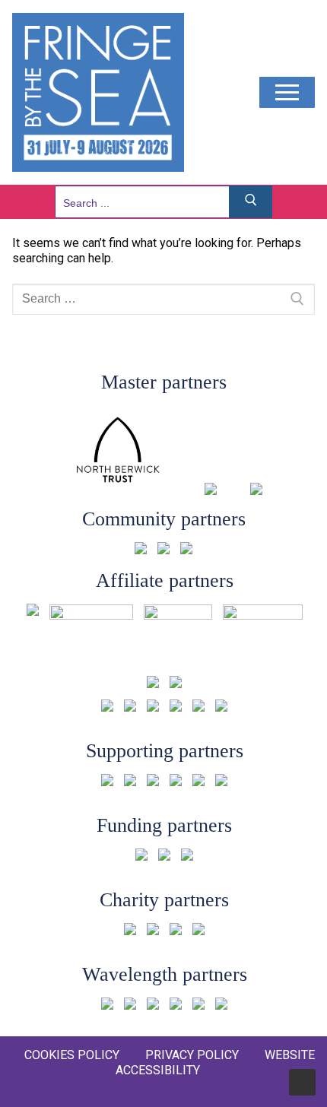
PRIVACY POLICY (192, 1055)
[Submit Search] (251, 202)
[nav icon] (287, 93)
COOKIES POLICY (71, 1055)
